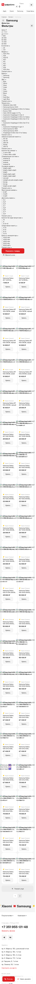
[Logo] (8, 5)
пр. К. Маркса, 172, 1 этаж (11, 958)
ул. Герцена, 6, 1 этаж (10, 961)
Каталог (10, 17)
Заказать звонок (8, 931)
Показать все (6, 71)
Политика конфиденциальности (12, 976)
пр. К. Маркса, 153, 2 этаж (11, 955)
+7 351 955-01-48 (15, 927)
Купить (8, 287)
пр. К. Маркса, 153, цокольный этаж (15, 948)
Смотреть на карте (9, 968)
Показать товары (13, 251)
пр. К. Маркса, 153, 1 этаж (11, 952)
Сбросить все (10, 255)
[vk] (10, 937)
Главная (4, 17)
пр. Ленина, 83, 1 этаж (10, 964)
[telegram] (4, 937)
